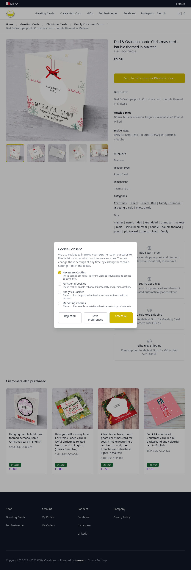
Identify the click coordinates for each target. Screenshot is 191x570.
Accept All (121, 316)
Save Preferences (95, 317)
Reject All (70, 316)
